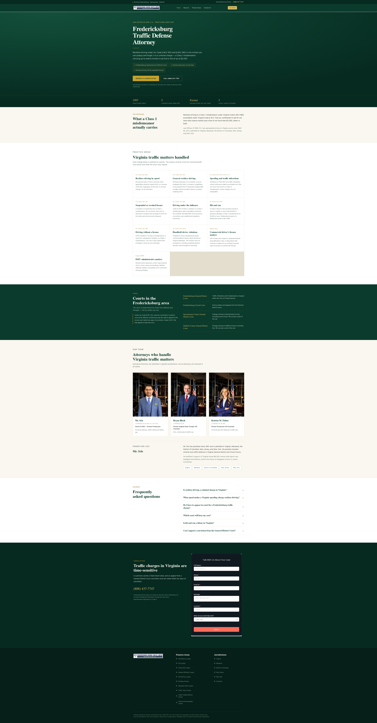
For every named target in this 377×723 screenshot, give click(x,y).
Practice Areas (196, 8)
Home (178, 8)
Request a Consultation (146, 78)
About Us (186, 8)
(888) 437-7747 (238, 2)
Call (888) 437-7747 (171, 78)
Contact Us (207, 8)
